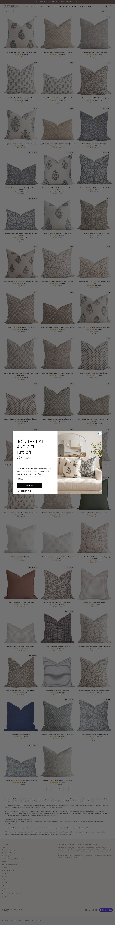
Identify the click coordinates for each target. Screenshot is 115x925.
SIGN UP (29, 485)
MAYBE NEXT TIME (24, 491)
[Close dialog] (100, 433)
